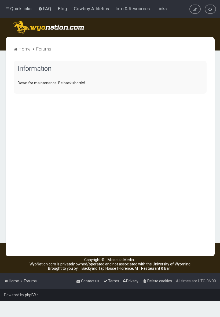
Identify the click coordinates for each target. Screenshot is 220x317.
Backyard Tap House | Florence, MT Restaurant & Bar (126, 268)
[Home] (49, 27)
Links (161, 8)
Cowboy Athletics (91, 8)
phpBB (30, 295)
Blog (62, 8)
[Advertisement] (110, 135)
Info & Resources (133, 8)
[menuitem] (45, 9)
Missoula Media (121, 260)
